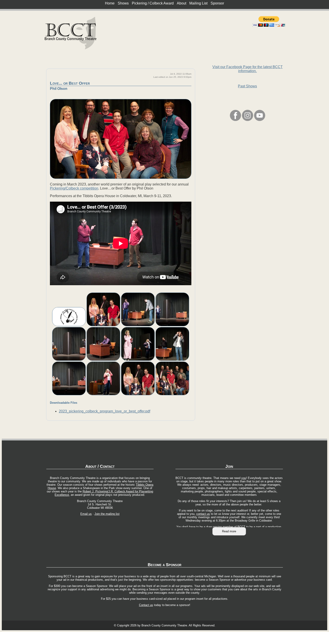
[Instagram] (247, 120)
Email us (86, 514)
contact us (203, 514)
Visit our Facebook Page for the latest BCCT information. (247, 69)
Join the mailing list (107, 514)
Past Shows (247, 86)
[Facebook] (235, 120)
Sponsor (217, 3)
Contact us (146, 605)
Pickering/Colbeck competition (74, 188)
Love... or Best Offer (70, 83)
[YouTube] (259, 120)
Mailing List (198, 3)
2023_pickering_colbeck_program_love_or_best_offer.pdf (104, 411)
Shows (123, 3)
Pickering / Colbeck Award (153, 3)
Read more (229, 531)
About (181, 3)
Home (110, 3)
